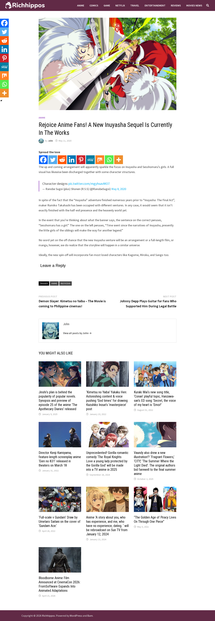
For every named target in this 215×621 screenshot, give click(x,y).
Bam (90, 615)
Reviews (176, 5)
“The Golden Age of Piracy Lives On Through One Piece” (155, 519)
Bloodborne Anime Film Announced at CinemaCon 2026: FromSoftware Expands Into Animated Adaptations (59, 584)
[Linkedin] (71, 159)
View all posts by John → (77, 333)
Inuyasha (65, 283)
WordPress (76, 615)
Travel (134, 5)
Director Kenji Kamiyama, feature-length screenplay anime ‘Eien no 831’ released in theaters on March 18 (60, 459)
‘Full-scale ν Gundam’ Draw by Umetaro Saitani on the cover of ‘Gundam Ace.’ (59, 521)
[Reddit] (62, 159)
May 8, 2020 (118, 189)
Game (107, 5)
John (50, 140)
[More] (118, 159)
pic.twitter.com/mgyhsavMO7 (89, 183)
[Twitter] (52, 159)
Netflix (120, 5)
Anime (80, 5)
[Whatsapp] (109, 159)
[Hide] (1, 100)
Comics (94, 5)
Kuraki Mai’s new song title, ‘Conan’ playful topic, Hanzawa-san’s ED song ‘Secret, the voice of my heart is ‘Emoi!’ (155, 398)
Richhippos (48, 615)
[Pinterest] (81, 159)
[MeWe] (90, 159)
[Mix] (99, 159)
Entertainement (155, 5)
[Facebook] (43, 159)
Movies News (194, 5)
